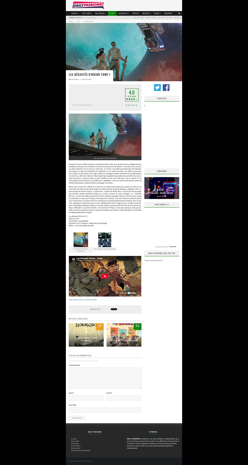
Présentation (76, 446)
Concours (168, 13)
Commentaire (74, 365)
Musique (146, 13)
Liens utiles (75, 441)
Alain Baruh (87, 344)
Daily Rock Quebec (151, 17)
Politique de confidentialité (80, 450)
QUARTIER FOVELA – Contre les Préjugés (124, 341)
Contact (74, 439)
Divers (156, 13)
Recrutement (75, 448)
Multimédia (100, 13)
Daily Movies (161, 17)
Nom (71, 393)
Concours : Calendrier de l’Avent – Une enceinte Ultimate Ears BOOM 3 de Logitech (162, 190)
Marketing (75, 443)
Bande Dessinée (86, 79)
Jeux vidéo (86, 13)
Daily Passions (162, 196)
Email (109, 393)
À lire (111, 13)
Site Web (72, 405)
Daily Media (177, 17)
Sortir (135, 13)
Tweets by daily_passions (153, 260)
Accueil (74, 13)
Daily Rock (169, 17)
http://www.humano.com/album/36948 (83, 300)
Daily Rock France (139, 17)
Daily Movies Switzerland (161, 246)
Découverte (123, 13)
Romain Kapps (75, 79)
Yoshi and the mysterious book (96, 18)
